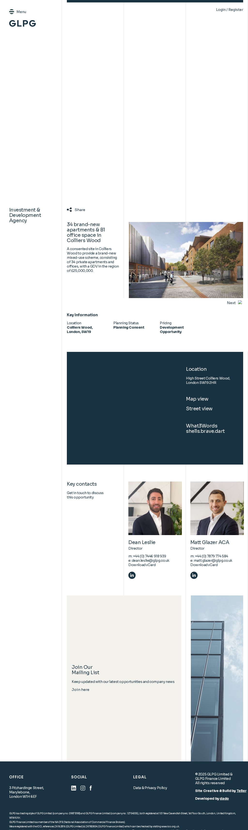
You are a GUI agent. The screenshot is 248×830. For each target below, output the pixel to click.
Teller (242, 791)
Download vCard (141, 565)
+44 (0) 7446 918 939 (149, 556)
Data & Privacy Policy (150, 788)
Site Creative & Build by (216, 791)
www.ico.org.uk (170, 826)
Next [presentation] (231, 302)
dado (224, 798)
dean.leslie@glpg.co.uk (150, 560)
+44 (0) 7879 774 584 (211, 556)
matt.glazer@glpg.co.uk (213, 560)
